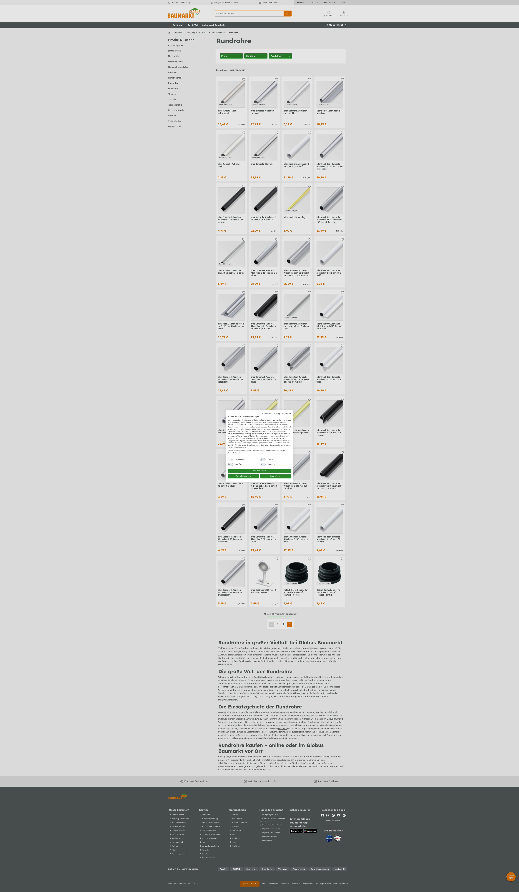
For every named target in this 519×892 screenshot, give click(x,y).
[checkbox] (230, 459)
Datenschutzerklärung (271, 414)
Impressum (286, 414)
